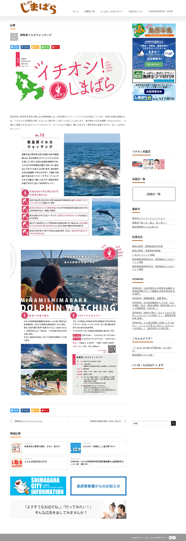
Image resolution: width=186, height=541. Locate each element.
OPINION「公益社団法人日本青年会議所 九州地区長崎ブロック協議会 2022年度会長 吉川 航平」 (153, 291)
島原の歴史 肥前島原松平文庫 (147, 246)
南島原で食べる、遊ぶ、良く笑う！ (149, 222)
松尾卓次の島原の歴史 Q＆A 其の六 (42, 446)
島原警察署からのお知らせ (145, 227)
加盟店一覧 (90, 11)
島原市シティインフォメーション (148, 218)
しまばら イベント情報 (143, 255)
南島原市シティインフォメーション (28, 421)
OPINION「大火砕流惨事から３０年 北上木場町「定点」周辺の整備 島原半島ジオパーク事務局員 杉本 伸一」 (154, 305)
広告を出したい (136, 11)
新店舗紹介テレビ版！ (143, 355)
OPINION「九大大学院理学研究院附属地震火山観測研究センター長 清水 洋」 (97, 462)
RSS (170, 537)
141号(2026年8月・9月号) (161, 11)
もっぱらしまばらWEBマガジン (154, 538)
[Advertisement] (154, 125)
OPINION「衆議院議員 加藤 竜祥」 (150, 298)
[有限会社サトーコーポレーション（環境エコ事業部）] (137, 164)
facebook (174, 537)
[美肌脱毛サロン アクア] (159, 164)
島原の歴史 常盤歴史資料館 (146, 250)
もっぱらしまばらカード (112, 11)
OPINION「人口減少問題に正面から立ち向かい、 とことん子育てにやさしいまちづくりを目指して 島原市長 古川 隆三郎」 (153, 325)
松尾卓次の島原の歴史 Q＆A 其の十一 (106, 421)
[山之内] (148, 164)
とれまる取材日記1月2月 (35, 461)
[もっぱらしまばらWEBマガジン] (38, 7)
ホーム (76, 11)
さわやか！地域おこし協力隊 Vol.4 (99, 446)
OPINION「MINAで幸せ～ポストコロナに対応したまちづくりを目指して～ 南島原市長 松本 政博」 (155, 315)
